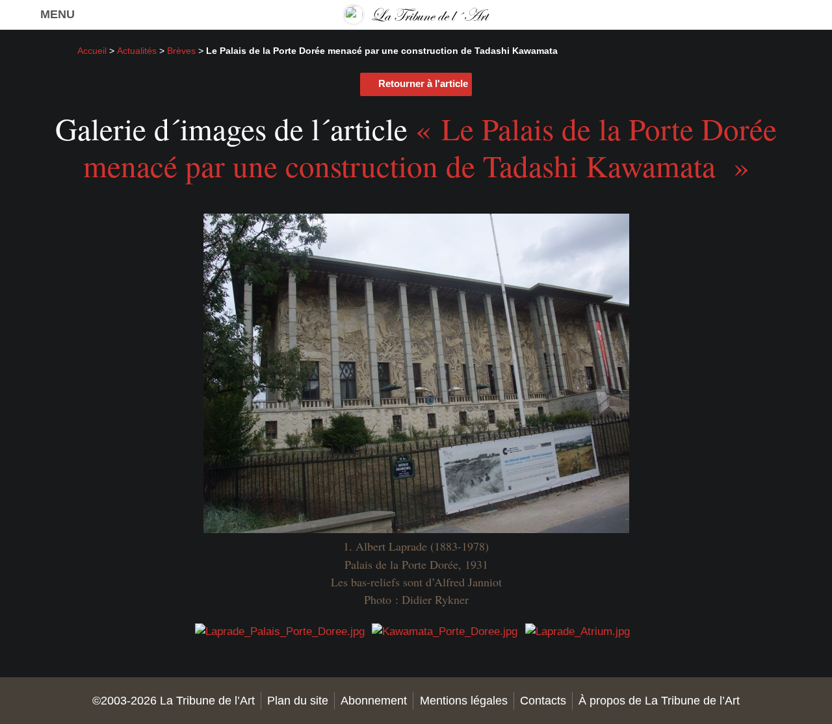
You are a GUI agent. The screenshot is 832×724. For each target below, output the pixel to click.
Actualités (137, 50)
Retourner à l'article (423, 83)
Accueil (92, 50)
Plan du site (297, 700)
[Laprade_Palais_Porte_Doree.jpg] (280, 631)
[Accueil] (416, 14)
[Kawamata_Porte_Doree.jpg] (444, 631)
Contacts (543, 700)
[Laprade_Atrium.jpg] (577, 631)
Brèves (181, 50)
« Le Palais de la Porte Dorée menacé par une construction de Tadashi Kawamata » (430, 147)
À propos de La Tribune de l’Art (659, 700)
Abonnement (374, 700)
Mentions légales (464, 700)
